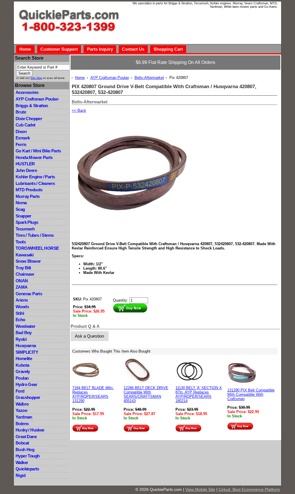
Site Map (36, 78)
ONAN (22, 280)
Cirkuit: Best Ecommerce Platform (249, 489)
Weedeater (25, 326)
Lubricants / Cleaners (35, 183)
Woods (22, 306)
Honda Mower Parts (34, 157)
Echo (20, 319)
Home (25, 49)
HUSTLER (25, 163)
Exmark (23, 137)
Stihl (20, 313)
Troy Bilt (23, 267)
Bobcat (22, 442)
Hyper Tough (27, 455)
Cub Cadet (25, 124)
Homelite (24, 358)
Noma (21, 202)
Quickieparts (27, 468)
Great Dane (26, 436)
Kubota (22, 365)
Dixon (21, 131)
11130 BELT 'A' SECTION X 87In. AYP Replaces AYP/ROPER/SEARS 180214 (198, 394)
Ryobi (21, 339)
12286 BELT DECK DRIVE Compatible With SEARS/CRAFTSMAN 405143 (146, 394)
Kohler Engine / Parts (35, 176)
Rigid (20, 475)
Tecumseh (25, 228)
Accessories (27, 92)
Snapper (23, 215)
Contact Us (133, 49)
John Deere (26, 170)
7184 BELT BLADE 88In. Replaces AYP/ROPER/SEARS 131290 (93, 394)
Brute (21, 111)
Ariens (22, 300)
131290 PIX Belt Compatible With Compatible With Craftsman (251, 394)
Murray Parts (28, 196)
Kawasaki (24, 254)
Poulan (22, 378)
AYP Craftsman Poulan (37, 98)
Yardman (24, 416)
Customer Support (59, 49)
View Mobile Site (200, 489)
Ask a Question (89, 336)
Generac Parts (29, 293)
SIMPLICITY (27, 352)
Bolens (22, 423)
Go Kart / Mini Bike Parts (38, 150)
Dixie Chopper (29, 118)
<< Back (79, 110)
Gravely (23, 371)
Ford (20, 391)
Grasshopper (28, 397)
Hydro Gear (26, 384)
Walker (22, 462)
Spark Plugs (27, 222)
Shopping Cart (168, 49)
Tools (21, 241)
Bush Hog (25, 449)
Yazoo (21, 410)
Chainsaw (25, 274)
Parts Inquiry (100, 49)
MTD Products (29, 189)
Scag (20, 209)
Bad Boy (24, 332)
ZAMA (22, 287)
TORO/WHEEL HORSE (37, 248)
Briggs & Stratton (32, 105)
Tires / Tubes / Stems (35, 235)
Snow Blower (28, 261)
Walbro (22, 404)
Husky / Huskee (30, 429)
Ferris (21, 144)
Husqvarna (26, 345)
